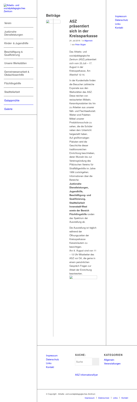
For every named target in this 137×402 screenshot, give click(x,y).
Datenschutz (121, 20)
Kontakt (119, 27)
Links (118, 23)
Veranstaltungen (112, 363)
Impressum (121, 16)
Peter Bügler (80, 44)
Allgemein (88, 40)
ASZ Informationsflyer (86, 374)
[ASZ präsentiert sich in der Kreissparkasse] (53, 27)
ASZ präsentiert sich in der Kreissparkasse (83, 28)
